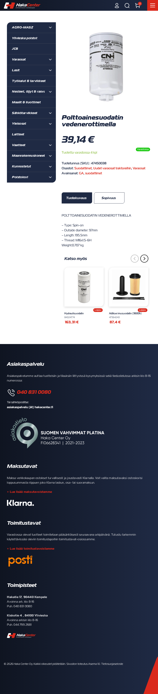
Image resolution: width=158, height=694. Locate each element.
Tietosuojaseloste (112, 663)
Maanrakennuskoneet (28, 156)
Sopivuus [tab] (109, 198)
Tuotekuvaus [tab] (76, 198)
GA (81, 173)
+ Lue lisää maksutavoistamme (29, 492)
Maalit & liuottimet (26, 102)
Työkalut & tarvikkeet (28, 81)
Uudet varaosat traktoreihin (112, 168)
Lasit (15, 70)
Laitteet (18, 134)
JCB (15, 49)
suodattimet (93, 173)
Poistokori (20, 177)
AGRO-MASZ (22, 27)
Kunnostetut (21, 166)
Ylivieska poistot (24, 38)
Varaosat (139, 168)
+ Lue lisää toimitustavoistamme (30, 548)
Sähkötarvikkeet (24, 113)
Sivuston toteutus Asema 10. (83, 663)
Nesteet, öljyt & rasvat (29, 91)
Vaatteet (18, 145)
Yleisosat (19, 124)
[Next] (144, 259)
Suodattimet (83, 168)
